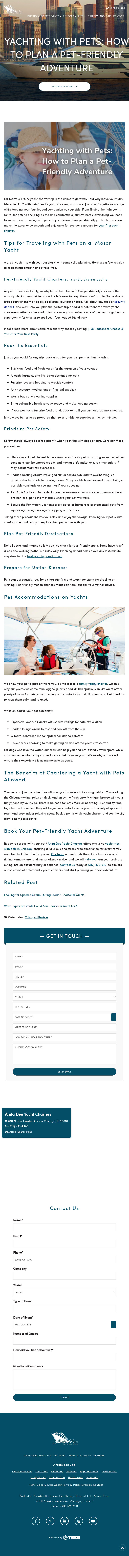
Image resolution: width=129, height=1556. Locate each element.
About (58, 1484)
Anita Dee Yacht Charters (65, 843)
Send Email (64, 1071)
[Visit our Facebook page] (36, 1521)
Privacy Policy (72, 1484)
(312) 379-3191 (117, 7)
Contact (118, 16)
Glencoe (71, 1471)
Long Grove (38, 1477)
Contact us (67, 864)
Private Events (50, 16)
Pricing (32, 16)
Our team (57, 854)
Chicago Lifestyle (36, 917)
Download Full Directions (18, 1132)
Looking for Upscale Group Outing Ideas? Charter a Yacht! (44, 895)
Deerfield (41, 1471)
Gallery (93, 16)
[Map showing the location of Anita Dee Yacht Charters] (64, 1148)
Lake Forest (109, 1471)
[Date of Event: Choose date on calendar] (113, 1017)
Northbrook (75, 1477)
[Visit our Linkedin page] (64, 1521)
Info (80, 16)
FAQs (50, 1484)
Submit (64, 1397)
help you (90, 859)
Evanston (57, 1471)
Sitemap (86, 1484)
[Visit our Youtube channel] (93, 1521)
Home (32, 1484)
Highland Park (89, 1471)
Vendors (68, 16)
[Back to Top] (122, 1547)
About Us (105, 16)
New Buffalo (57, 1477)
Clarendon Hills (22, 1471)
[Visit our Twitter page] (50, 1521)
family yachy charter (93, 683)
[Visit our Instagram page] (79, 1521)
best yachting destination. (44, 556)
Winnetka (92, 1477)
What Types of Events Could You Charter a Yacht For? (40, 906)
